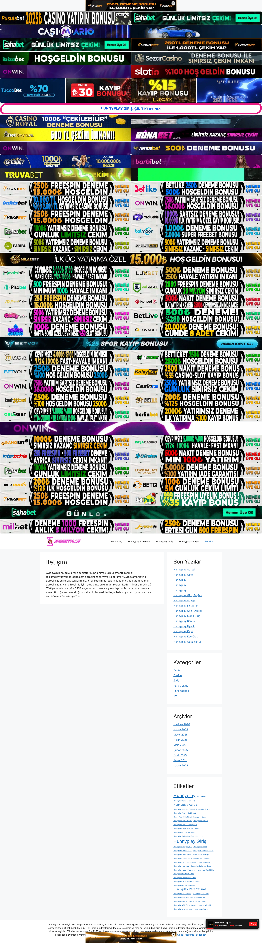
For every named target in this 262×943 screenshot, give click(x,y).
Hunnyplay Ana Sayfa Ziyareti (184, 813)
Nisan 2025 (180, 739)
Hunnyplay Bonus (184, 621)
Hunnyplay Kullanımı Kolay (201, 866)
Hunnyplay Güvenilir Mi (187, 641)
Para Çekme (180, 685)
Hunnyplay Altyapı (184, 600)
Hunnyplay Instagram (186, 605)
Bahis (176, 670)
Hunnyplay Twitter (180, 901)
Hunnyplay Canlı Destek (187, 610)
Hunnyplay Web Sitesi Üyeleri (184, 905)
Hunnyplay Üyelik (184, 626)
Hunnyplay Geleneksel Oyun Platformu (188, 836)
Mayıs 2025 (180, 734)
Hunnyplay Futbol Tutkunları (184, 832)
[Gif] (131, 259)
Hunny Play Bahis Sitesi (182, 817)
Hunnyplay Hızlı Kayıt (201, 855)
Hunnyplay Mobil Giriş (186, 615)
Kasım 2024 (180, 765)
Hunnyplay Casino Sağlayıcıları (185, 825)
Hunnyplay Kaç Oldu (185, 636)
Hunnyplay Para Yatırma (190, 889)
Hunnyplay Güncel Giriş (182, 851)
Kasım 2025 (180, 729)
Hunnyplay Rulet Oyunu (182, 894)
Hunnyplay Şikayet (189, 541)
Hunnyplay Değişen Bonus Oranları (186, 828)
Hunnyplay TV (199, 897)
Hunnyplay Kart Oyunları (200, 858)
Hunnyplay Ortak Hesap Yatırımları (186, 882)
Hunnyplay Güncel (200, 847)
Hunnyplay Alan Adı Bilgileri (184, 809)
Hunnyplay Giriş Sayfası (187, 595)
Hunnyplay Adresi (184, 569)
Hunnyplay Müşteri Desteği (183, 874)
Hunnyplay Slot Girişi (201, 894)
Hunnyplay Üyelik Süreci (182, 909)
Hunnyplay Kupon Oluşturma (184, 870)
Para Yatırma (181, 690)
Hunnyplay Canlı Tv (200, 821)
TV (175, 695)
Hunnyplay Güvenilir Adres (203, 851)
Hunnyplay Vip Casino (197, 901)
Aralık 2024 (180, 760)
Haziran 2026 (181, 724)
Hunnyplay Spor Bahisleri (183, 897)
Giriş (176, 680)
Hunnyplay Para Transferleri (184, 885)
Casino (177, 675)
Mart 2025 (179, 744)
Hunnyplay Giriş (164, 541)
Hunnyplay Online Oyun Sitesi (184, 878)
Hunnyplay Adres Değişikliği (184, 801)
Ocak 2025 (180, 755)
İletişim (209, 541)
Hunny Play (201, 797)
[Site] (65, 189)
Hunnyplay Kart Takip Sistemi (184, 862)
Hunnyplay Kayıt (183, 631)
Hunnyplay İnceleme (139, 541)
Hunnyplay (116, 541)
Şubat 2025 (180, 750)
